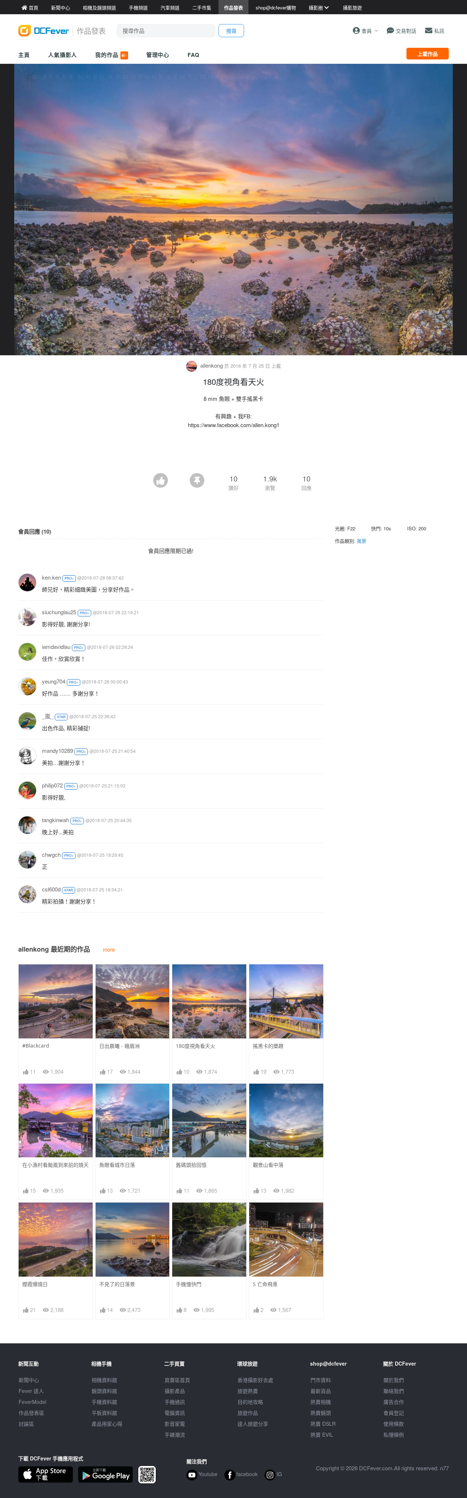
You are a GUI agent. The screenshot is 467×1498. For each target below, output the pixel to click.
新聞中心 (29, 1379)
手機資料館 (104, 1401)
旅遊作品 (248, 1412)
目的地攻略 (250, 1401)
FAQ (194, 55)
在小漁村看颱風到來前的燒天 (55, 1164)
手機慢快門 (188, 1284)
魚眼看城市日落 (117, 1164)
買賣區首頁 (177, 1379)
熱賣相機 (320, 1401)
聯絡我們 (393, 1390)
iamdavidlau (56, 646)
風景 (361, 540)
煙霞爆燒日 (35, 1284)
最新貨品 (320, 1390)
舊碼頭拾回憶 (191, 1164)
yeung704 (53, 681)
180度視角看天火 (195, 1045)
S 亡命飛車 (265, 1284)
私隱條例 (393, 1434)
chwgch (51, 854)
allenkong (211, 365)
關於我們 (393, 1379)
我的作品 (111, 55)
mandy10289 (57, 750)
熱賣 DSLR (323, 1423)
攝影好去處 (255, 1379)
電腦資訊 (175, 1412)
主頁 (24, 55)
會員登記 (393, 1412)
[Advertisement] (233, 453)
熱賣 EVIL (321, 1434)
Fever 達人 (31, 1390)
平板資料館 (104, 1412)
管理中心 (158, 55)
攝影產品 (175, 1390)
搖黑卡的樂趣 (268, 1045)
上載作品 (427, 53)
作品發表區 (31, 1412)
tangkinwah (55, 820)
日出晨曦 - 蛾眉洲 (119, 1045)
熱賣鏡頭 (320, 1412)
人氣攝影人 (62, 55)
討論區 (26, 1423)
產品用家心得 (107, 1423)
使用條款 (393, 1423)
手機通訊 (175, 1401)
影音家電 (175, 1423)
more (109, 949)
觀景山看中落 (268, 1164)
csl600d (51, 889)
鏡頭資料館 (104, 1390)
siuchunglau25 (59, 612)
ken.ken (51, 577)
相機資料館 (104, 1379)
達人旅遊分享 (253, 1423)
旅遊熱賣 (248, 1390)
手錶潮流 (175, 1434)
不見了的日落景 (117, 1284)
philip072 (52, 785)
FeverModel (32, 1401)
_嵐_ (47, 716)
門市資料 (320, 1379)
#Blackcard (35, 1045)
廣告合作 (393, 1401)
